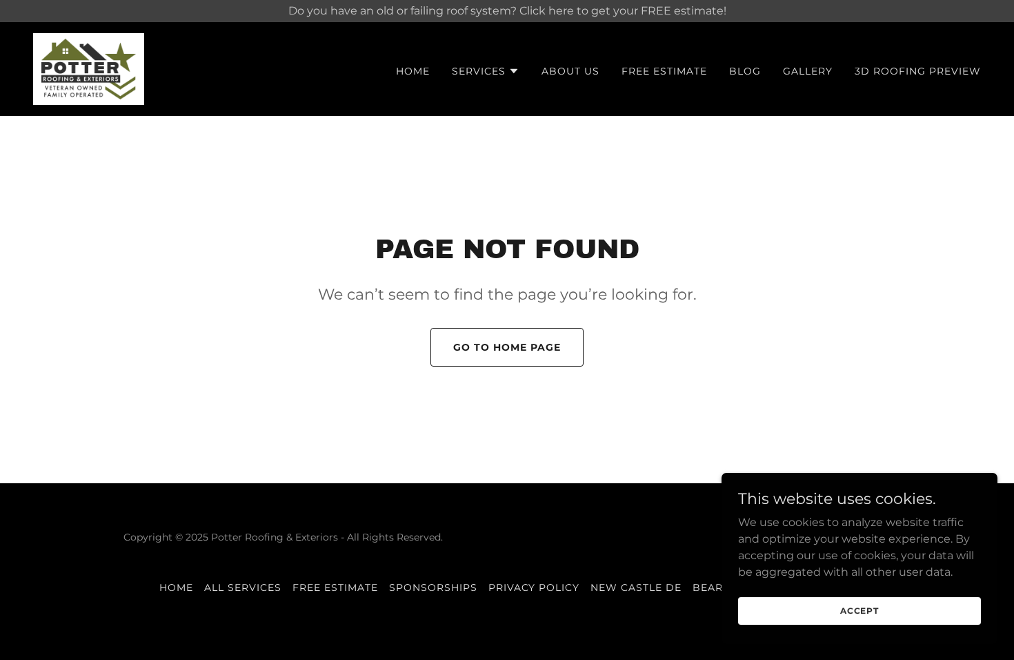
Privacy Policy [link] (534, 587)
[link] (88, 68)
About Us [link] (570, 71)
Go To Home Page (507, 347)
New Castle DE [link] (636, 587)
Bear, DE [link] (719, 587)
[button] (485, 71)
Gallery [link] (808, 71)
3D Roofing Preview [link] (918, 71)
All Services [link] (242, 587)
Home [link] (413, 71)
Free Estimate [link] (664, 71)
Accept (859, 610)
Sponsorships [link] (433, 587)
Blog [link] (745, 71)
